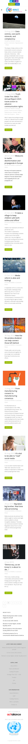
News (19, 112)
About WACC (14, 666)
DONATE (11, 4)
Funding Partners (14, 699)
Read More (8, 68)
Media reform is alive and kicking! (12, 278)
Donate (14, 683)
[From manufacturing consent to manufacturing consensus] (14, 378)
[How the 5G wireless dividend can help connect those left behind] (14, 325)
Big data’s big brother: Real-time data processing (14, 506)
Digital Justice (19, 43)
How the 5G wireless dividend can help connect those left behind (13, 339)
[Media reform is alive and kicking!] (14, 265)
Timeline (14, 677)
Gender (15, 112)
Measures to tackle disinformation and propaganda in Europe (14, 159)
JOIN (17, 4)
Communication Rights (15, 110)
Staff (14, 696)
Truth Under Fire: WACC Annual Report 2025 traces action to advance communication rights (14, 100)
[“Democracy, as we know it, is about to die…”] (14, 551)
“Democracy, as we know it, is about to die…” (13, 567)
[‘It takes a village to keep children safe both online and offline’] (14, 202)
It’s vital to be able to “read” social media (13, 455)
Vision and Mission (14, 669)
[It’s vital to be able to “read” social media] (14, 443)
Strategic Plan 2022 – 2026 (14, 674)
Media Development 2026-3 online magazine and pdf (14, 648)
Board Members (14, 693)
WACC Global (17, 740)
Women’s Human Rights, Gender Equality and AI (14, 656)
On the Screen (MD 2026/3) (10, 621)
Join (14, 680)
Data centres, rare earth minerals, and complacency (12, 35)
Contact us (14, 704)
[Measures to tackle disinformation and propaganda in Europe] (14, 145)
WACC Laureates (14, 702)
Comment (12, 43)
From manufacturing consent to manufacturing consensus (12, 393)
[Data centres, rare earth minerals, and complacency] (14, 21)
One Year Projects (10, 114)
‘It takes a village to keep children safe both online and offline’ (14, 217)
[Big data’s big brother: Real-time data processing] (14, 493)
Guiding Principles (14, 671)
